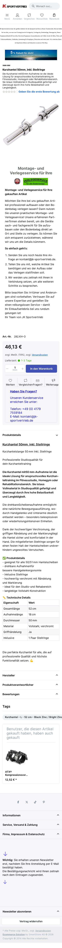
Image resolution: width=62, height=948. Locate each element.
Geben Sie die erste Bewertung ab (39, 91)
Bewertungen (11, 694)
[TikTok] (35, 802)
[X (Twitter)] (26, 802)
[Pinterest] (43, 802)
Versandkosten (40, 354)
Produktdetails (11, 435)
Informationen (12, 815)
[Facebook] (18, 802)
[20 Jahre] (31, 54)
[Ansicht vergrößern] (31, 124)
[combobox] (44, 6)
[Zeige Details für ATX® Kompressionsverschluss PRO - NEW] (16, 756)
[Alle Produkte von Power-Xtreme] (6, 65)
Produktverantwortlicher (17, 684)
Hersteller (8, 675)
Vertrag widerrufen (31, 921)
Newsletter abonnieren (17, 911)
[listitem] (31, 124)
